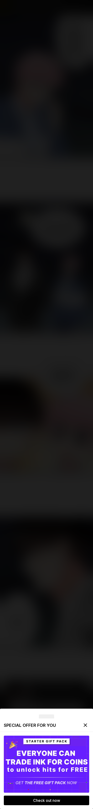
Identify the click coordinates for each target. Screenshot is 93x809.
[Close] (85, 725)
